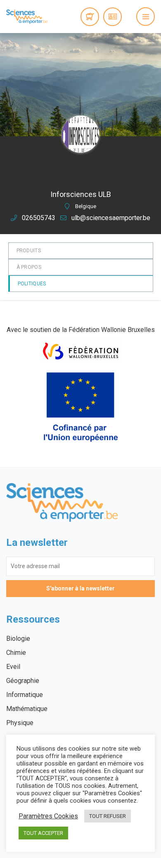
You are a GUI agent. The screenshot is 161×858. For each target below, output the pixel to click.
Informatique (24, 695)
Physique (19, 723)
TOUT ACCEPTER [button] (43, 833)
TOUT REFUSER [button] (107, 816)
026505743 (38, 218)
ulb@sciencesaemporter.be (110, 218)
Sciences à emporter (26, 16)
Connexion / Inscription (112, 16)
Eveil (13, 667)
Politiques (32, 284)
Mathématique (26, 709)
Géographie (22, 681)
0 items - (89, 16)
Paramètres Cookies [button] (48, 816)
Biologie (18, 638)
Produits (29, 251)
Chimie (16, 653)
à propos (29, 267)
